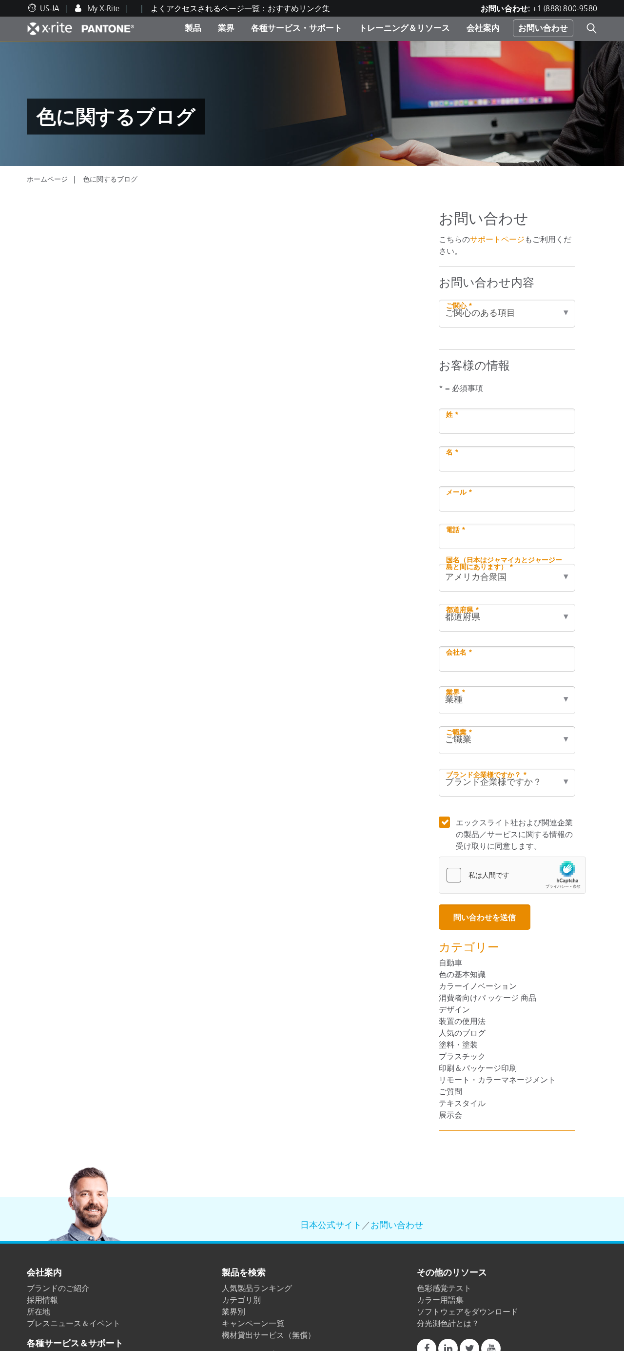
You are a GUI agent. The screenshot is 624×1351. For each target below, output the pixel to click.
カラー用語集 (440, 1300)
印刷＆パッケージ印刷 (478, 1068)
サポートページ (497, 239)
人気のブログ (462, 1033)
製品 (193, 28)
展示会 (450, 1115)
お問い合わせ (543, 28)
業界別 (233, 1311)
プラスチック (462, 1056)
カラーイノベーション (478, 986)
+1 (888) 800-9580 (564, 8)
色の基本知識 (462, 974)
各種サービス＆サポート (75, 1344)
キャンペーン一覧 (253, 1323)
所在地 (38, 1311)
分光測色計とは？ (448, 1323)
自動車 (450, 962)
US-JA (49, 8)
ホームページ (47, 179)
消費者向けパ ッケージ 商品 (487, 998)
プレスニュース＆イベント (73, 1323)
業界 (226, 28)
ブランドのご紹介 (58, 1288)
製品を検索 (244, 1273)
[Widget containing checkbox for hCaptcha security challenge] (512, 875)
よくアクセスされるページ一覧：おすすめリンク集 (240, 8)
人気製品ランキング (257, 1288)
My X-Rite (102, 8)
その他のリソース (452, 1273)
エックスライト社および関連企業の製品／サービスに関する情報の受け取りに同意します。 (514, 834)
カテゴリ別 (241, 1300)
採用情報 (42, 1300)
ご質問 (450, 1091)
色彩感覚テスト (444, 1288)
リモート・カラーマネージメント (497, 1080)
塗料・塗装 (458, 1044)
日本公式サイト (331, 1225)
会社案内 (483, 28)
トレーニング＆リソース (404, 28)
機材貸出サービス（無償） (268, 1335)
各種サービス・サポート (296, 28)
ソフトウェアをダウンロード (467, 1311)
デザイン (454, 1009)
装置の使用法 (462, 1021)
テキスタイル (462, 1103)
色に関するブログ (110, 179)
